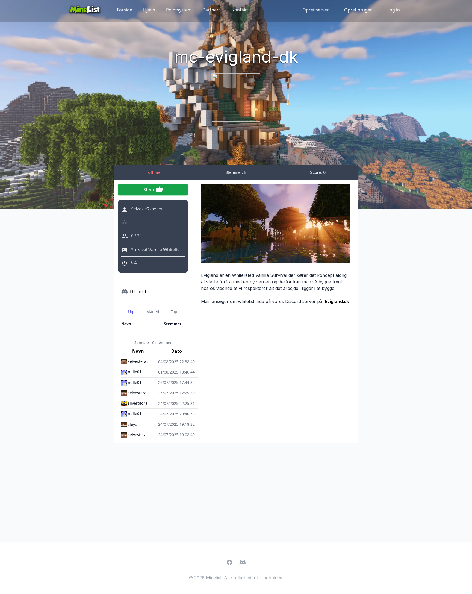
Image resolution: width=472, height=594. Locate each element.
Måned (152, 311)
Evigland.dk (337, 301)
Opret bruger (358, 10)
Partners (212, 10)
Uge (131, 311)
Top (174, 311)
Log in (393, 10)
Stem (148, 190)
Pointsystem (179, 10)
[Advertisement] (236, 492)
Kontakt (240, 10)
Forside (124, 10)
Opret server (315, 10)
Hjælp (149, 10)
